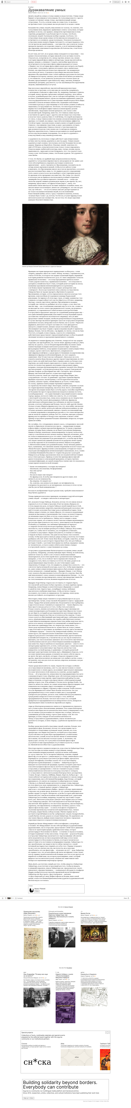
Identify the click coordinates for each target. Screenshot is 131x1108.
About (31, 1098)
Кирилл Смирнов (85, 976)
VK (94, 1101)
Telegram (90, 1101)
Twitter (105, 1101)
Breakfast (30, 7)
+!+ (82, 911)
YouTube (101, 1101)
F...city (57, 972)
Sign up (26, 1098)
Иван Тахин (59, 979)
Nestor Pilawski (32, 12)
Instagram (97, 1101)
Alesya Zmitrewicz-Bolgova (31, 977)
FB (92, 1101)
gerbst (82, 972)
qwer (25, 972)
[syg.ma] (2, 2)
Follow (37, 891)
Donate (34, 2)
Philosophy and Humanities (56, 911)
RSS (108, 1101)
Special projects (27, 1032)
